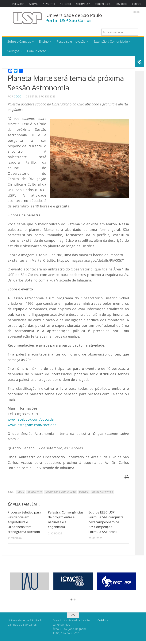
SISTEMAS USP (83, 4)
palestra (83, 491)
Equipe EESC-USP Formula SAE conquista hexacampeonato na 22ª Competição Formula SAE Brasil (106, 522)
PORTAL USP (18, 4)
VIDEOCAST (65, 4)
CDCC (17, 96)
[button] (71, 600)
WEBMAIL (33, 4)
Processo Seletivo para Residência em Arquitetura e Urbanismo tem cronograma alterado (24, 522)
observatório (35, 491)
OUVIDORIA (121, 4)
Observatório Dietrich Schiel (60, 491)
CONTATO (136, 4)
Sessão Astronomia (102, 491)
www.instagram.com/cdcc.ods (32, 425)
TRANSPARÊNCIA (102, 4)
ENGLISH (137, 12)
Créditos (103, 620)
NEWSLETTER (49, 4)
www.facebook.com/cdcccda (31, 419)
